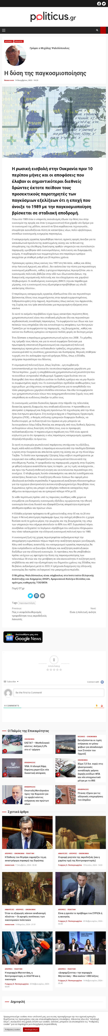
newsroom (10, 865)
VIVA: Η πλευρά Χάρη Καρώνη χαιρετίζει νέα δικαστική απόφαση (12, 767)
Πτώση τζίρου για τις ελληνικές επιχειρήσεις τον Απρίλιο (65, 794)
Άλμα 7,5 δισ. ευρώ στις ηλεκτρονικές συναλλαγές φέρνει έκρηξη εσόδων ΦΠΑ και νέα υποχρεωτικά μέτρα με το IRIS (65, 767)
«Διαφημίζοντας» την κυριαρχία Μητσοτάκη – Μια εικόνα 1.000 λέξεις (80, 947)
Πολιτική (30, 853)
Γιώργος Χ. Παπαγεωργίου (70, 865)
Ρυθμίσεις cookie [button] (12, 1029)
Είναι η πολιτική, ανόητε (83, 610)
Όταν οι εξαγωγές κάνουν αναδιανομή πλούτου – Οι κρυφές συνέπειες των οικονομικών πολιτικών (27, 888)
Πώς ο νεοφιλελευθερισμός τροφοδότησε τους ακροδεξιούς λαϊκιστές (29, 614)
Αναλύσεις (63, 853)
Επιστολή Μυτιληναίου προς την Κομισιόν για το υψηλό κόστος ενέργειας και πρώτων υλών (12, 794)
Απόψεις (9, 41)
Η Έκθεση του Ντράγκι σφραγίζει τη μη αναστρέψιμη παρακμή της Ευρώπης (27, 832)
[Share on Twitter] (30, 595)
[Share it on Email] (42, 595)
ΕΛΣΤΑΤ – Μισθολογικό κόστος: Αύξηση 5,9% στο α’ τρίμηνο (12, 744)
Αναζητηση (103, 30)
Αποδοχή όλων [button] (31, 1029)
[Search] (97, 30)
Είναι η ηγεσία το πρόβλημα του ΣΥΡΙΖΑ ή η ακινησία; (80, 888)
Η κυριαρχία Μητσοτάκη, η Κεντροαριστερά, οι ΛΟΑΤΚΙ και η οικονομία (27, 947)
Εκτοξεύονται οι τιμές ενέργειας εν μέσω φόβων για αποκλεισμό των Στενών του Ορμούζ (65, 744)
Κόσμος (82, 736)
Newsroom (9, 80)
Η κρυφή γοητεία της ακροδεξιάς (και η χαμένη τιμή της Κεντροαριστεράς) (80, 832)
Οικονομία (29, 739)
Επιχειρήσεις (29, 762)
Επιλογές (19, 41)
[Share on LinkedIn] (36, 595)
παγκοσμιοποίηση (27, 603)
